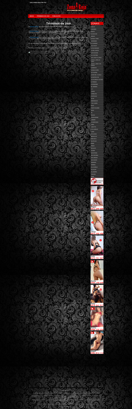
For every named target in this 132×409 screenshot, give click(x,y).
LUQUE (92, 131)
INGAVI (92, 110)
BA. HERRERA (94, 86)
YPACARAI (93, 174)
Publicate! (56, 16)
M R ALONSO (94, 134)
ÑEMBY (92, 143)
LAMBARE (93, 119)
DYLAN (92, 98)
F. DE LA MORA (94, 103)
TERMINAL (93, 164)
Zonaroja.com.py (34, 26)
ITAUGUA (93, 115)
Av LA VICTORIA (94, 55)
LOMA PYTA (93, 126)
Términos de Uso (43, 16)
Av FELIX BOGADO (95, 48)
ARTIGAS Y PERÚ (95, 38)
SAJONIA (93, 150)
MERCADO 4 (93, 138)
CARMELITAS (94, 93)
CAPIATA (93, 91)
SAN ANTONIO (94, 153)
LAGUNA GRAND (94, 117)
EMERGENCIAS (94, 100)
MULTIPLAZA (94, 141)
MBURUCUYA (94, 136)
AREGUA (93, 36)
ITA (91, 112)
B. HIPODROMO (94, 84)
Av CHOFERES (94, 43)
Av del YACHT (94, 45)
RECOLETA (93, 148)
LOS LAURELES (94, 129)
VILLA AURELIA (94, 167)
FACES (92, 105)
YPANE (92, 176)
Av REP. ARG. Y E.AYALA (96, 74)
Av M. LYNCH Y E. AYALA (96, 57)
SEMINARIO (93, 162)
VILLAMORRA (94, 171)
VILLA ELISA (93, 169)
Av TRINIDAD (94, 82)
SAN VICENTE (94, 160)
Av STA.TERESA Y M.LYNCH (97, 79)
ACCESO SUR (94, 34)
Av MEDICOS (94, 67)
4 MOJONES (93, 29)
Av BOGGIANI (94, 41)
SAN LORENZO (94, 157)
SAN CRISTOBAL (94, 155)
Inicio (32, 16)
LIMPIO (92, 124)
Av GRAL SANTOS (95, 50)
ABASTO (93, 31)
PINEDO (92, 145)
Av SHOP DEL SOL (95, 77)
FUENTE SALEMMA (95, 108)
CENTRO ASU (94, 96)
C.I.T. (92, 89)
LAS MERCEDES (94, 122)
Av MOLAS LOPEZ (95, 70)
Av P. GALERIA (94, 72)
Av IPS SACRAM (94, 52)
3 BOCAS (93, 26)
